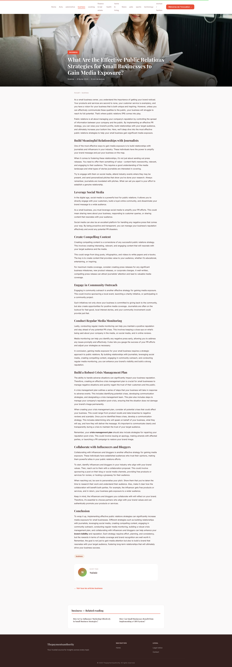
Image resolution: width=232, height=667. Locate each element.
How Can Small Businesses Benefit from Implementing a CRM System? (136, 620)
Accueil (77, 93)
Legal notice (157, 648)
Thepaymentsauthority (60, 644)
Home (53, 7)
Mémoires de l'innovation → (180, 7)
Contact (156, 652)
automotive (70, 7)
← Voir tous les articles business (88, 588)
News (124, 7)
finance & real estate (101, 7)
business (81, 7)
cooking (91, 7)
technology (148, 7)
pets (131, 7)
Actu (61, 7)
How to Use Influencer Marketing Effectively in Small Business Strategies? (92, 620)
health (108, 7)
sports (138, 7)
